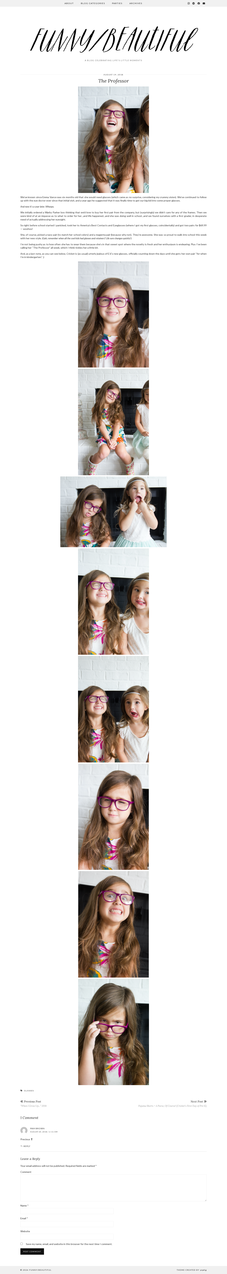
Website (25, 1231)
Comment (25, 1171)
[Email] (204, 3)
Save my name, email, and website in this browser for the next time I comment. (69, 1243)
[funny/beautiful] (113, 34)
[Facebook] (199, 3)
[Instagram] (189, 3)
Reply (27, 1146)
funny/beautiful (40, 1270)
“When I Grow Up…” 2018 (33, 1103)
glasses (29, 1091)
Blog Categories (93, 3)
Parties (117, 3)
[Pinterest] (193, 3)
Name (24, 1205)
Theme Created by (192, 1270)
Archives (135, 3)
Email (24, 1218)
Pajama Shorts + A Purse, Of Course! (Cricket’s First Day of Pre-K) (172, 1103)
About (69, 3)
